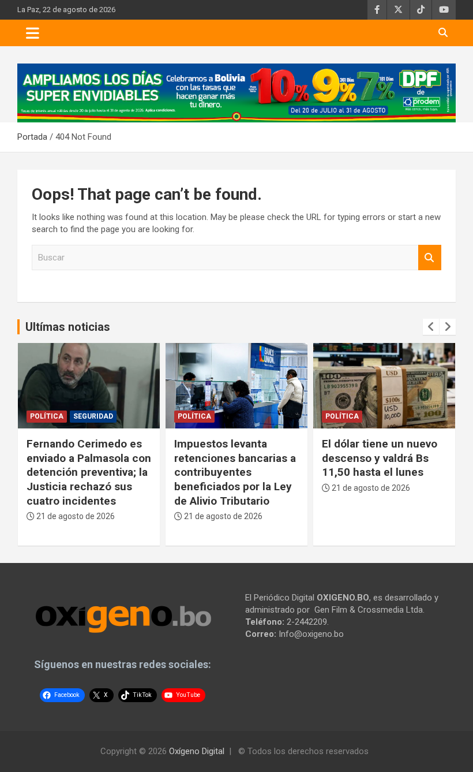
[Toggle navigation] (32, 33)
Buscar (429, 258)
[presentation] (431, 327)
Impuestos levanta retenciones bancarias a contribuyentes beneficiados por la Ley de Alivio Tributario (235, 472)
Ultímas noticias (67, 327)
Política (46, 416)
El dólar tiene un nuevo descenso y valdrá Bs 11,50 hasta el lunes (379, 458)
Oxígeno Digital (196, 751)
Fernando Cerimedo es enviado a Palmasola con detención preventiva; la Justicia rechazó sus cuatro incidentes (89, 472)
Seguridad (93, 416)
